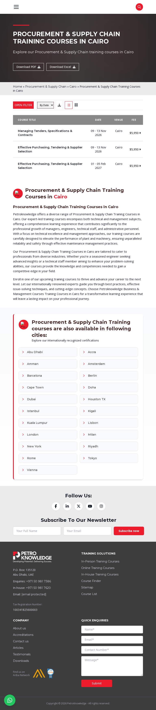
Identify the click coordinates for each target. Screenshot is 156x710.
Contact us (20, 641)
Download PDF (26, 67)
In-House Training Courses (99, 574)
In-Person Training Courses (100, 561)
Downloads (21, 661)
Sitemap (87, 587)
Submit (97, 683)
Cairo (73, 86)
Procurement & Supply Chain (45, 86)
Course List (89, 594)
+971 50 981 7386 (38, 581)
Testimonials (21, 654)
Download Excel (60, 67)
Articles (18, 648)
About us (19, 628)
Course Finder (91, 581)
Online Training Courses (97, 568)
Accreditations (23, 635)
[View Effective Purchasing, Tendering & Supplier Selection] (78, 149)
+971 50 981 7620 (38, 588)
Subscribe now (129, 531)
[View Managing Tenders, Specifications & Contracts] (78, 133)
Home (17, 86)
